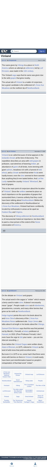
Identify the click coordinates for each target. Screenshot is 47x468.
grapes (13, 78)
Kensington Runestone (29, 391)
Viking (18, 216)
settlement (29, 68)
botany (26, 331)
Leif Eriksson (40, 374)
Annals (12, 158)
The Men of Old (40, 385)
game (15, 167)
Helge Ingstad (7, 315)
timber (33, 164)
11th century (28, 71)
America (17, 225)
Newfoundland (33, 88)
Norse (37, 222)
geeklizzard (12, 291)
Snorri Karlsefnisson (18, 380)
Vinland (19, 82)
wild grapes (34, 161)
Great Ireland (29, 396)
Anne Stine (9, 318)
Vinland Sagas (21, 344)
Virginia (19, 212)
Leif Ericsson (7, 391)
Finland (6, 396)
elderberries (39, 305)
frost (35, 173)
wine (21, 302)
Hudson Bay (7, 212)
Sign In (42, 51)
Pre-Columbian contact (29, 385)
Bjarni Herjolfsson (40, 401)
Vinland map (29, 374)
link (21, 337)
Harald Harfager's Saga (29, 401)
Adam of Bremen (8, 347)
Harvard (5, 334)
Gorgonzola (12, 60)
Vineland (6, 385)
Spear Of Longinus (40, 396)
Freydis (40, 381)
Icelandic (5, 158)
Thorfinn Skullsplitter (6, 401)
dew (22, 176)
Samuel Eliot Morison (10, 328)
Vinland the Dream (17, 374)
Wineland (34, 181)
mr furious (12, 151)
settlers (23, 191)
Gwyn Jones (33, 321)
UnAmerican (40, 391)
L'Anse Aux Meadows (10, 206)
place (4, 60)
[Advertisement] (23, 24)
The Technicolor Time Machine (18, 401)
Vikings (21, 65)
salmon (9, 170)
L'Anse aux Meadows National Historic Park (6, 374)
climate (15, 173)
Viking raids (29, 381)
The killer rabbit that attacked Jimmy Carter (18, 391)
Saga (18, 396)
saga (14, 75)
